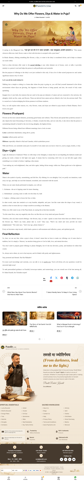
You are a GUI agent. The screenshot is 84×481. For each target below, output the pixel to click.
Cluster (25, 411)
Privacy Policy (47, 419)
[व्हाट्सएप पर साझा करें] (78, 278)
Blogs (45, 411)
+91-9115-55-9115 (67, 450)
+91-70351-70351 (41, 450)
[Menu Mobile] (4, 5)
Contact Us (46, 413)
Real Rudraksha (27, 422)
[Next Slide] (74, 1)
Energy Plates (5, 413)
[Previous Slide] (10, 1)
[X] (65, 459)
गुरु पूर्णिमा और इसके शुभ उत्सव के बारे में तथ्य (14, 330)
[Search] (75, 6)
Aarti (66, 411)
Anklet (24, 408)
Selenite (3, 419)
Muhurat (67, 425)
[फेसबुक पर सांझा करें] (51, 278)
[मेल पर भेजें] (51, 281)
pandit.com (47, 262)
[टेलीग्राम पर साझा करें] (72, 278)
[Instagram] (69, 459)
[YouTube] (73, 459)
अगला (76, 287)
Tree (2, 416)
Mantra (67, 422)
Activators (4, 425)
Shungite (4, 422)
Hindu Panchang (69, 419)
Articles (67, 408)
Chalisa (67, 413)
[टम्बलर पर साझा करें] (67, 278)
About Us (46, 408)
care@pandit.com (41, 459)
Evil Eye (25, 413)
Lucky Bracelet (5, 408)
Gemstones (26, 416)
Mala (24, 419)
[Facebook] (61, 459)
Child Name (68, 416)
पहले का (8, 287)
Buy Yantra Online (28, 425)
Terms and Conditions (49, 422)
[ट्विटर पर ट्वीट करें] (56, 278)
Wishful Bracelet (6, 411)
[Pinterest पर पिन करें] (62, 278)
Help (44, 416)
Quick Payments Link (49, 425)
